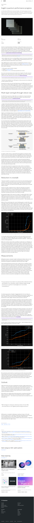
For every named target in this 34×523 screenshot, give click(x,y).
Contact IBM (2, 521)
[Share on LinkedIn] (19, 42)
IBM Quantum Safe (3, 505)
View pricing (3, 449)
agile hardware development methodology (14, 52)
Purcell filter (18, 316)
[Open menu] (1, 1)
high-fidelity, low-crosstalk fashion (24, 110)
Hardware (2, 504)
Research (2, 507)
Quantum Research (3, 4)
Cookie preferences (19, 521)
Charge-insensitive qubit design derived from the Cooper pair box (21, 434)
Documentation (3, 511)
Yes (2, 424)
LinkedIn (19, 511)
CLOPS (9, 70)
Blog (2, 5)
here (25, 77)
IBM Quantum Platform (21, 505)
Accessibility (11, 521)
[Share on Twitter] (18, 42)
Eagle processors (25, 63)
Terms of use (7, 521)
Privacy (15, 521)
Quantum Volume (9, 69)
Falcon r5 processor (23, 75)
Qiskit (2, 510)
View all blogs (3, 457)
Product (19, 504)
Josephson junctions (16, 98)
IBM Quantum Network (4, 506)
